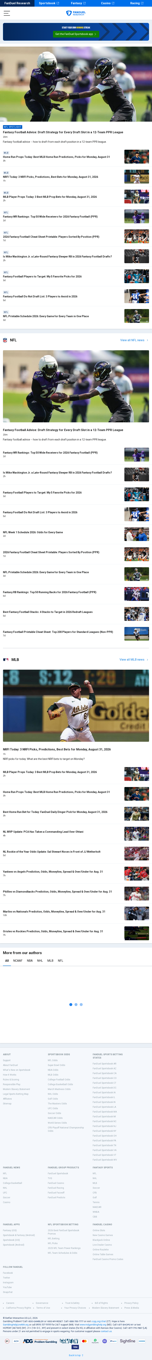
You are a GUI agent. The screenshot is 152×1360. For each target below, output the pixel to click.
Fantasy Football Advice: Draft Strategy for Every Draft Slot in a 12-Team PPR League (63, 132)
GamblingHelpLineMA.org (16, 1324)
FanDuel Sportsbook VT (104, 1155)
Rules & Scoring (11, 1079)
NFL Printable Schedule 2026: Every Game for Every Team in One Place (46, 316)
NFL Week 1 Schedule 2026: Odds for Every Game (33, 532)
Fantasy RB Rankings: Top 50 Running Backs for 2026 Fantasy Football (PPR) (49, 592)
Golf (95, 1197)
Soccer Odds (54, 1113)
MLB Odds (53, 1075)
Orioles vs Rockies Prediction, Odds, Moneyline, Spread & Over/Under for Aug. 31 (53, 931)
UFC (5, 1192)
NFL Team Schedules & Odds (62, 1253)
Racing (135, 3)
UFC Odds (53, 1108)
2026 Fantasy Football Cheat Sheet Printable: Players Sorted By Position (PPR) (51, 236)
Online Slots (99, 1230)
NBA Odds (53, 1070)
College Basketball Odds (60, 1084)
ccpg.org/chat (98, 1321)
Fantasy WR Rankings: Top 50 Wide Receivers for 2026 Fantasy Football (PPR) (50, 216)
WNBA (96, 1212)
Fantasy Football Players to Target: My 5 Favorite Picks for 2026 (42, 276)
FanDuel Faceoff (56, 1192)
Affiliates (7, 1099)
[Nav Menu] (7, 13)
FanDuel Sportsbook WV (105, 1160)
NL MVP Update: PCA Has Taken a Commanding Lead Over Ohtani (43, 831)
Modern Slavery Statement (16, 1089)
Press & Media (131, 1308)
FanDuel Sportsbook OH (105, 1136)
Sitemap (7, 1103)
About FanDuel (10, 1065)
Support (7, 1060)
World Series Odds (57, 1123)
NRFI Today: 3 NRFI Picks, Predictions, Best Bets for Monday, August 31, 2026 (50, 176)
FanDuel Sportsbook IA (104, 1092)
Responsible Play (11, 1084)
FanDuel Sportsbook (58, 1173)
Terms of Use (43, 1308)
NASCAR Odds (55, 1118)
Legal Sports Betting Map (15, 1094)
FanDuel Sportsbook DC (104, 1087)
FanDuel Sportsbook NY (104, 1131)
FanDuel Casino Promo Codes (108, 1259)
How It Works (9, 1075)
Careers (10, 1303)
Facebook (8, 1273)
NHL (40, 960)
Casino (106, 3)
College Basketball (12, 1183)
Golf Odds (53, 1099)
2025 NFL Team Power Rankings (64, 1248)
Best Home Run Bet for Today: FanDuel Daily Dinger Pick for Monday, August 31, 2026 (55, 811)
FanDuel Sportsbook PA (104, 1140)
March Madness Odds (59, 1089)
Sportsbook (47, 3)
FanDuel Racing (56, 1188)
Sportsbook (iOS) (11, 1240)
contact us (106, 1331)
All (7, 960)
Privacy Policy (131, 1303)
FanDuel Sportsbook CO (105, 1078)
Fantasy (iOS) (10, 1230)
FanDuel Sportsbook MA (105, 1111)
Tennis (96, 1202)
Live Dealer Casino (102, 1245)
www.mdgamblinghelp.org (93, 1324)
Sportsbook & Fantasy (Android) (19, 1235)
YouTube (7, 1287)
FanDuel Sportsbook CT (104, 1083)
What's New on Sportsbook (16, 1070)
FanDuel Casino (56, 1183)
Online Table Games (103, 1254)
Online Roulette (101, 1249)
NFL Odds (53, 1060)
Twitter (6, 1277)
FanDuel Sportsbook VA (104, 1150)
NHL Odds (53, 1094)
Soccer (6, 1197)
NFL (60, 960)
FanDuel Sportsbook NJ (104, 1126)
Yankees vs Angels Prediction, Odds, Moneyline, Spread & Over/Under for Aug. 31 (53, 871)
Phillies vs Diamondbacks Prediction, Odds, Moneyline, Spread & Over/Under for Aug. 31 (57, 891)
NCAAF (17, 960)
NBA (30, 960)
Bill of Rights (101, 1303)
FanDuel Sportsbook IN (104, 1102)
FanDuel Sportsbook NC (104, 1121)
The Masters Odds (57, 1103)
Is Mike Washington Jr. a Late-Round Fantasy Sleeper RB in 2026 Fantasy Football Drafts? (57, 256)
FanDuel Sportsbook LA (104, 1107)
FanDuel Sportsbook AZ (104, 1068)
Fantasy (76, 3)
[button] (76, 34)
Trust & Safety (72, 1303)
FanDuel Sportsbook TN (104, 1145)
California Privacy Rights (18, 1308)
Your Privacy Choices (75, 1308)
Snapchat (8, 1292)
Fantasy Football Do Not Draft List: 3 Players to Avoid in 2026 (40, 296)
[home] (76, 13)
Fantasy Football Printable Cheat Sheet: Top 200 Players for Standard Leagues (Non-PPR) (58, 631)
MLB (50, 960)
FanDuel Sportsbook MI (104, 1116)
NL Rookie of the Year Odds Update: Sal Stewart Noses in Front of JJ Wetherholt (51, 851)
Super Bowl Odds (56, 1065)
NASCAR (97, 1207)
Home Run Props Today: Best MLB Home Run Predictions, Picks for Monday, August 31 (56, 156)
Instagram (8, 1282)
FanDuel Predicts (56, 1197)
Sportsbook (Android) (13, 1245)
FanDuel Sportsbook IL (104, 1097)
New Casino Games (103, 1235)
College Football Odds (59, 1079)
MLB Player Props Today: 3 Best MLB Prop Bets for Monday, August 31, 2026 (50, 196)
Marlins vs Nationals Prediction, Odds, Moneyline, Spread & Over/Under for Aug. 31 (54, 911)
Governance (42, 1303)
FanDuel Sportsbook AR (104, 1063)
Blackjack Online (101, 1240)
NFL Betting (54, 1238)
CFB (95, 1192)
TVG (50, 1178)
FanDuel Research (17, 3)
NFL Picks (53, 1243)
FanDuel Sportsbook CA (104, 1073)
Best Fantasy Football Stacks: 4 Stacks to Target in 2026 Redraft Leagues (48, 612)
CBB (95, 1216)
